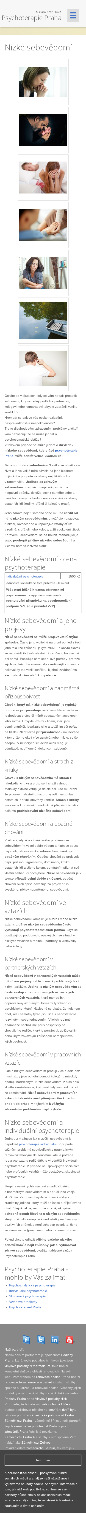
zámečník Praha (16, 1431)
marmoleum (41, 1366)
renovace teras (15, 1382)
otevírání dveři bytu (62, 1409)
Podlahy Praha (15, 1399)
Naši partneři (14, 1349)
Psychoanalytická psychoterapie (32, 1285)
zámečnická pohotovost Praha (36, 1426)
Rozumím (43, 1460)
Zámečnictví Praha (18, 1420)
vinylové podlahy (17, 1366)
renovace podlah (48, 1377)
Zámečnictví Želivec (36, 1442)
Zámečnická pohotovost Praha (52, 1415)
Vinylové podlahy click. (51, 1399)
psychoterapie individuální (38, 1144)
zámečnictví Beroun (40, 1448)
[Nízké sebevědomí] (36, 13)
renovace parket (40, 1382)
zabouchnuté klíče (55, 1404)
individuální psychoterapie (24, 576)
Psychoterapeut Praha (25, 1307)
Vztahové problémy (23, 1302)
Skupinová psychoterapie (27, 1296)
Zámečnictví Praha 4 (20, 1437)
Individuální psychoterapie (28, 1291)
